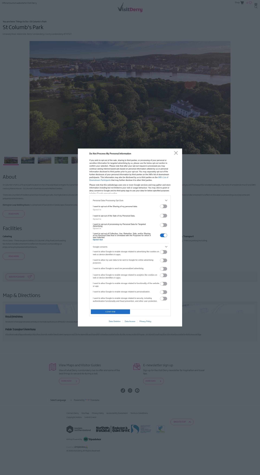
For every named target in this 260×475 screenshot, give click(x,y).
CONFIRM (110, 312)
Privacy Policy (145, 321)
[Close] (176, 153)
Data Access (130, 321)
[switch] (163, 206)
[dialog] (130, 237)
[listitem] (130, 200)
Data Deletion (115, 321)
